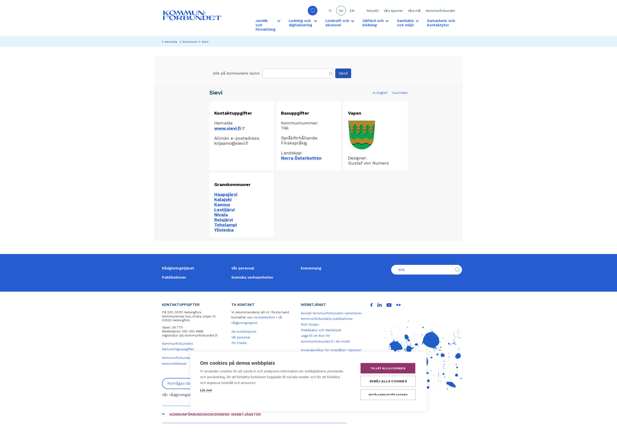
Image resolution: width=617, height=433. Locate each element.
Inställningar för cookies (388, 394)
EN (352, 11)
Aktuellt (372, 11)
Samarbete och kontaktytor (441, 23)
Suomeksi (400, 93)
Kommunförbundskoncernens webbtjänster (215, 414)
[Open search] (312, 10)
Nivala (221, 214)
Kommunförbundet (440, 11)
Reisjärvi (223, 219)
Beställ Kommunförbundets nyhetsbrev (331, 313)
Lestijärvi (224, 209)
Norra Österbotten (301, 157)
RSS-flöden (310, 324)
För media (239, 343)
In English (380, 93)
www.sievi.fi (230, 128)
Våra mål (414, 11)
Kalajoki (223, 199)
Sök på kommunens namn (236, 73)
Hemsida (171, 41)
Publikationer (174, 277)
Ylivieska (224, 229)
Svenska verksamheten (252, 277)
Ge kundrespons (243, 331)
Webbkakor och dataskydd (321, 330)
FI (330, 11)
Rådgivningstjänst (178, 268)
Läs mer (206, 390)
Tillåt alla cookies (387, 368)
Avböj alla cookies (388, 381)
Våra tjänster (393, 11)
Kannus (222, 204)
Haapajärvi (225, 194)
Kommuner (190, 41)
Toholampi (225, 224)
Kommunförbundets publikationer (327, 319)
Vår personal (242, 268)
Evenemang (311, 268)
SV (341, 11)
